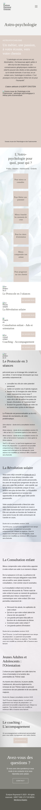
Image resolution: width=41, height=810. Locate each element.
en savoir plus (28, 300)
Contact (20, 781)
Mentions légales (20, 800)
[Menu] (36, 6)
